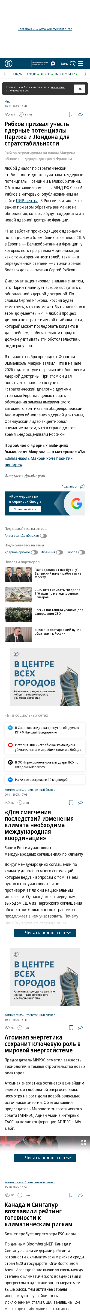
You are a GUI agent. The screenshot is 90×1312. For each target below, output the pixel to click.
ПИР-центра (27, 200)
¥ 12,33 (46, 74)
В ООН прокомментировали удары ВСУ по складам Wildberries (46, 764)
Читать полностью (45, 932)
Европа (71, 552)
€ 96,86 (31, 74)
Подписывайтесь (25, 509)
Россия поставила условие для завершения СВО (59, 612)
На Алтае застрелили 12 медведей (41, 779)
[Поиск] (72, 63)
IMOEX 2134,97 (65, 74)
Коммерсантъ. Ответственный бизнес (30, 790)
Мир (7, 101)
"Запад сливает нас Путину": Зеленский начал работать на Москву (58, 573)
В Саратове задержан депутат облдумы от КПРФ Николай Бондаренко (48, 729)
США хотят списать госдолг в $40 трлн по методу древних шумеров (57, 593)
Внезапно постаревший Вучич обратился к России (58, 631)
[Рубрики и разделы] (80, 63)
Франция (48, 552)
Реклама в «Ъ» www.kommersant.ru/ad (45, 29)
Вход (64, 63)
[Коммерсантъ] (8, 63)
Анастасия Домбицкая (22, 535)
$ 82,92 (17, 74)
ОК (80, 88)
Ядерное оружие (17, 552)
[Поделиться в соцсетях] (80, 114)
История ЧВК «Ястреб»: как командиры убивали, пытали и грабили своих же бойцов (48, 747)
